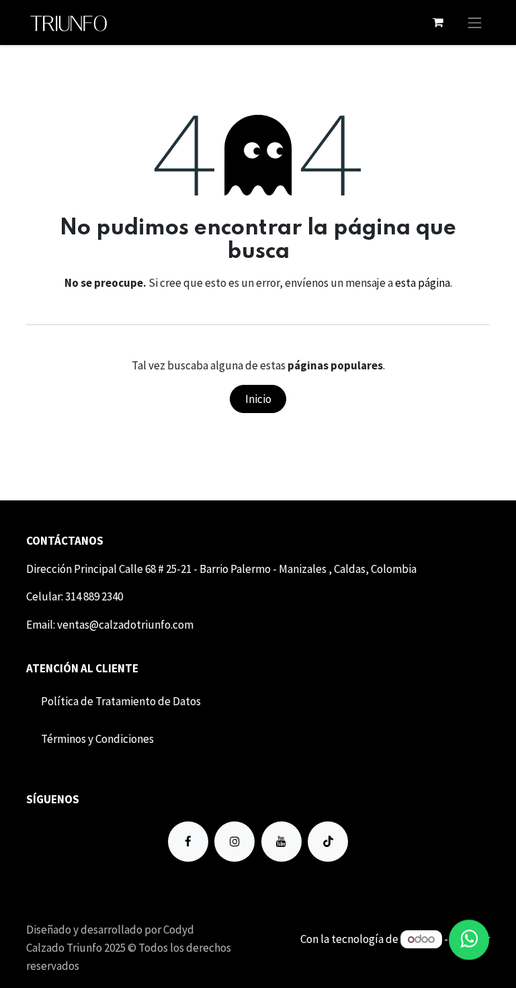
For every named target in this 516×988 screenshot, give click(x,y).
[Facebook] (188, 841)
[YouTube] (281, 841)
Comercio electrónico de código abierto (394, 956)
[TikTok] (328, 841)
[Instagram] (234, 841)
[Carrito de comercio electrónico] (438, 22)
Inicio (258, 399)
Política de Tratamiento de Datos (121, 701)
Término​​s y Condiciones (97, 738)
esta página (422, 282)
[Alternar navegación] (475, 22)
